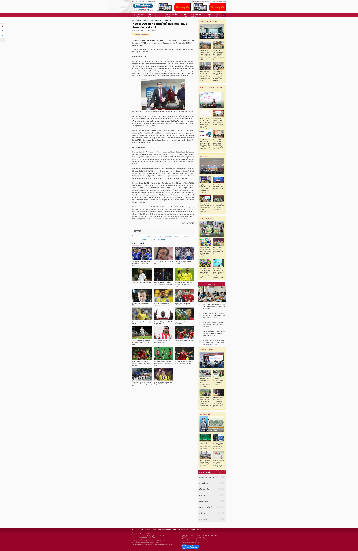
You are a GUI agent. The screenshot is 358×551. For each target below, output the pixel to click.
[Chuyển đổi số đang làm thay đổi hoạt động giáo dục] (218, 179)
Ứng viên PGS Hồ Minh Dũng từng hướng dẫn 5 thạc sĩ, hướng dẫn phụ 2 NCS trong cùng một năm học (205, 144)
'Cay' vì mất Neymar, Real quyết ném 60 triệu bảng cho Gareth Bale (141, 342)
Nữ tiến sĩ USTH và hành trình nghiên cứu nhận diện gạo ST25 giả (218, 381)
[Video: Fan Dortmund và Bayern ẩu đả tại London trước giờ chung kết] (142, 374)
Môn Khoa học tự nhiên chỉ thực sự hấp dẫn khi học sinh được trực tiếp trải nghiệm (205, 382)
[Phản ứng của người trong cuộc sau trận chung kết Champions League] (142, 353)
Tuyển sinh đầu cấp (206, 507)
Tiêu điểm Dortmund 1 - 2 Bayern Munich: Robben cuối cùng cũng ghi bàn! (163, 363)
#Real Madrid (161, 239)
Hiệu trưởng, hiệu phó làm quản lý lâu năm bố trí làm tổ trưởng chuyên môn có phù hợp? (214, 306)
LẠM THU (202, 495)
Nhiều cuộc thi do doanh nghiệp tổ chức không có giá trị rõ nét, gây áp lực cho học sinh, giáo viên (218, 75)
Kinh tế (217, 15)
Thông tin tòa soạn (150, 1)
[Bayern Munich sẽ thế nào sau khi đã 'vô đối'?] (184, 314)
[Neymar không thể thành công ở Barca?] (142, 314)
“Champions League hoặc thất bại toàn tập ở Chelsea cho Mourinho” (141, 263)
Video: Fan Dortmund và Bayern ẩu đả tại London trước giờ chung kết (142, 384)
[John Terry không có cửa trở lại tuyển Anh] (184, 253)
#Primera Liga (167, 236)
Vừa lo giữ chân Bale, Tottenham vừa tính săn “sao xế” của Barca (163, 283)
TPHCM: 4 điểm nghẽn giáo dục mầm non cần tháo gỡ (218, 250)
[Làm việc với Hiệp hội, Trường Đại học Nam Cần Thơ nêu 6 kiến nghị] (218, 198)
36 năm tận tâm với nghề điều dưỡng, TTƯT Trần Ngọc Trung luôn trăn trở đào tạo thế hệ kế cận (218, 402)
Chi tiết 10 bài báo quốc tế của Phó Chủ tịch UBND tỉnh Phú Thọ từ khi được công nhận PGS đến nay (205, 123)
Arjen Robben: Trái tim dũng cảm (184, 341)
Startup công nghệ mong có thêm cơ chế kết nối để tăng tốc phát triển (218, 445)
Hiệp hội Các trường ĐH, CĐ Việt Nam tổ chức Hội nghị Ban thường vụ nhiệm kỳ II (205, 188)
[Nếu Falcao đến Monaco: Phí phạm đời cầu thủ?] (163, 332)
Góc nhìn (158, 15)
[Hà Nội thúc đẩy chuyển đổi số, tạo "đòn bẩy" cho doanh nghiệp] (212, 424)
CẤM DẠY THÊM (204, 489)
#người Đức (144, 239)
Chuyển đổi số (205, 414)
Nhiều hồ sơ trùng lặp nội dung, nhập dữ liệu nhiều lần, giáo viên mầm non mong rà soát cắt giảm (205, 273)
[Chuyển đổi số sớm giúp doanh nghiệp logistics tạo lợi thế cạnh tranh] (205, 455)
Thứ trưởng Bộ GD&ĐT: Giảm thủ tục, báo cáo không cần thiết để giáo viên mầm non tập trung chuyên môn (218, 273)
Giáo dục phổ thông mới (208, 21)
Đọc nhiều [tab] (211, 284)
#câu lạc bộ (177, 236)
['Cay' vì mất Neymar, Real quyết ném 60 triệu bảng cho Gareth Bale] (142, 332)
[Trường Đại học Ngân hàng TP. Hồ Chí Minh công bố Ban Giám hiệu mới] (218, 113)
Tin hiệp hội (204, 156)
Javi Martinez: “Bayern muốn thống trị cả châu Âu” (183, 304)
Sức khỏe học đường (196, 15)
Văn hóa (209, 15)
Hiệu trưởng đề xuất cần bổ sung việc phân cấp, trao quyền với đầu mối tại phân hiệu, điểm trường (205, 55)
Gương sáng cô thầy (207, 350)
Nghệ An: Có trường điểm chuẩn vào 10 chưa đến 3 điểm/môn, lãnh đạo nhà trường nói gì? (218, 55)
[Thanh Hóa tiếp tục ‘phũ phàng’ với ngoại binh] (163, 314)
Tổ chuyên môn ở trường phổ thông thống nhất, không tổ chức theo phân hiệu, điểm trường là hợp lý (211, 35)
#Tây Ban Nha (157, 236)
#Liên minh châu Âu (146, 236)
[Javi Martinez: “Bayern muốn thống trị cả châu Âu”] (184, 295)
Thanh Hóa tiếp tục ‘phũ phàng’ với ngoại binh (163, 323)
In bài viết (138, 231)
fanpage (190, 547)
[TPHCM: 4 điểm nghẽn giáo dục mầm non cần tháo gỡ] (218, 242)
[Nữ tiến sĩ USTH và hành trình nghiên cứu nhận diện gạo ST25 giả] (218, 373)
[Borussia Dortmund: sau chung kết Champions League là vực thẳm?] (184, 274)
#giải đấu (185, 236)
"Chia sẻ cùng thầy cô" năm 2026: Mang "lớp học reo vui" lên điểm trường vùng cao (210, 364)
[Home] (2, 26)
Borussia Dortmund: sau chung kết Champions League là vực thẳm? (184, 284)
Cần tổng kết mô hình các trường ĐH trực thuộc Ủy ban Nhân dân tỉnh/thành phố (205, 207)
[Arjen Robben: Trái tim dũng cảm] (184, 332)
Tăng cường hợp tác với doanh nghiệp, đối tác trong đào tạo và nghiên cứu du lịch (210, 170)
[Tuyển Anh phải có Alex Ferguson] (142, 274)
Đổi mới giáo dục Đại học (208, 477)
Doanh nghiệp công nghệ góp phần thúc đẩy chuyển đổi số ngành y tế (218, 463)
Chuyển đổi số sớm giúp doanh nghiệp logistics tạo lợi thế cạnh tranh (205, 463)
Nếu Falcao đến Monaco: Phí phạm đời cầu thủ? (162, 341)
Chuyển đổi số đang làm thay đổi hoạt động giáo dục (218, 186)
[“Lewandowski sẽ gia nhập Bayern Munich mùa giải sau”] (163, 295)
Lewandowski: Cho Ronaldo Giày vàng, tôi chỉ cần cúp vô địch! (163, 383)
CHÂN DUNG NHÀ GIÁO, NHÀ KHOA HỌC (211, 89)
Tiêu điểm (149, 15)
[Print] (2, 40)
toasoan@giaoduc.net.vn (219, 1)
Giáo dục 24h (140, 15)
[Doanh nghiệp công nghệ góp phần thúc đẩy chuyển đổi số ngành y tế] (218, 455)
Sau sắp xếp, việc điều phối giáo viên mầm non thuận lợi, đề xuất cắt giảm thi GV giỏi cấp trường (205, 252)
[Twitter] (2, 35)
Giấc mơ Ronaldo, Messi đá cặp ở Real (163, 262)
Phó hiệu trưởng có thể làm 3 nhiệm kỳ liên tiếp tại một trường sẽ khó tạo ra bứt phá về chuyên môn (214, 342)
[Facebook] (2, 30)
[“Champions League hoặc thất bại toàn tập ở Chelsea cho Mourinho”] (142, 253)
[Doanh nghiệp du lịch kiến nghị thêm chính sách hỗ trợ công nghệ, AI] (205, 437)
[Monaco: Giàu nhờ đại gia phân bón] (142, 295)
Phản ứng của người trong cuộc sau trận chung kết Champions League (141, 363)
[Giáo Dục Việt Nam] (143, 7)
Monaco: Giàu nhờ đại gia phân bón (141, 304)
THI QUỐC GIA (203, 483)
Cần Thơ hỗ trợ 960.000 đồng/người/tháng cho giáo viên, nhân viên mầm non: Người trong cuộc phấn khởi (210, 231)
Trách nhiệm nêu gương (171, 15)
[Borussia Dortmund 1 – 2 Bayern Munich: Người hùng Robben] (184, 353)
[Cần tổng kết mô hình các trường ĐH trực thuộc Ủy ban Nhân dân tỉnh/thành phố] (205, 198)
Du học (185, 15)
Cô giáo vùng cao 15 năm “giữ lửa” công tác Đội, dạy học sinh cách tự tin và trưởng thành (205, 401)
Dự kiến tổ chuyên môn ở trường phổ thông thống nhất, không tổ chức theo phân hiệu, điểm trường (214, 315)
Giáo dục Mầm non (206, 219)
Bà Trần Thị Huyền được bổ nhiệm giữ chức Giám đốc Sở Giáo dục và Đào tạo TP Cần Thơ (211, 104)
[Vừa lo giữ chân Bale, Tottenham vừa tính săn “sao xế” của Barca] (163, 274)
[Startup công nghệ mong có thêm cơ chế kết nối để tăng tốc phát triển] (218, 437)
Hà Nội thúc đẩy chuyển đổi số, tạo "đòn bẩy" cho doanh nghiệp (211, 429)
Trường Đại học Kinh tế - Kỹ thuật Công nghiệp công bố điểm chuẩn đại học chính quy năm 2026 (214, 333)
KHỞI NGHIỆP (203, 519)
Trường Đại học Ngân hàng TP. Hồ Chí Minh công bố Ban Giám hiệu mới (218, 121)
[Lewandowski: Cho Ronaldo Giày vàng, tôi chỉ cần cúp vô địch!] (163, 374)
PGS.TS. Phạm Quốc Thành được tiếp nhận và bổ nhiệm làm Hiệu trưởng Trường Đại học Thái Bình (218, 144)
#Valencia (152, 239)
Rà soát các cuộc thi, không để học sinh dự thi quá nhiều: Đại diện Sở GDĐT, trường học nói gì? (205, 75)
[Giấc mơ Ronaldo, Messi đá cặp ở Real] (163, 253)
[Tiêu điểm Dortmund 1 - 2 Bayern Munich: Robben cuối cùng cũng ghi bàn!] (163, 353)
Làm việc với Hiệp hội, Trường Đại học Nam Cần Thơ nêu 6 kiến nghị (218, 206)
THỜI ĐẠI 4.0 (203, 513)
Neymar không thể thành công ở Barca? (141, 323)
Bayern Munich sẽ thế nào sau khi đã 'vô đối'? (183, 323)
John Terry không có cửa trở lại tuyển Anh (183, 262)
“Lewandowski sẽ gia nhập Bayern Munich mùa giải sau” (162, 304)
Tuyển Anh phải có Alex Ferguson (141, 282)
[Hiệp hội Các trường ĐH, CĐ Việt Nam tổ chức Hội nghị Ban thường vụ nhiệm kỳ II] (205, 179)
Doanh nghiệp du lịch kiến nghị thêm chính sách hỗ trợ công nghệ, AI (205, 445)
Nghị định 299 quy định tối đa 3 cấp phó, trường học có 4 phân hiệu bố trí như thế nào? (213, 324)
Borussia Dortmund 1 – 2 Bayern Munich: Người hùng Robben (184, 362)
